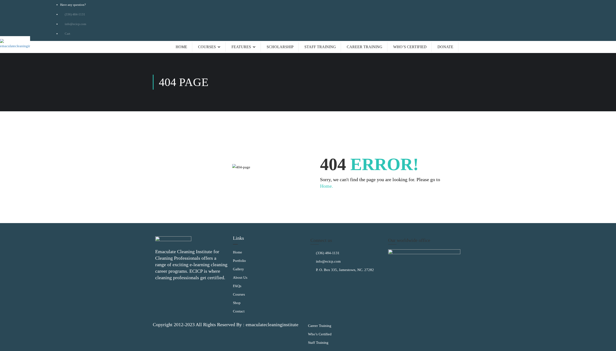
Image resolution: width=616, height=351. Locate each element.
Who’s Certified (410, 47)
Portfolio (239, 261)
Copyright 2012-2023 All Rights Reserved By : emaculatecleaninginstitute (225, 324)
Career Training (364, 47)
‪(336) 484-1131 (74, 14)
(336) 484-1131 (327, 253)
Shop (237, 303)
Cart (67, 33)
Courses (207, 47)
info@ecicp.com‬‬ (75, 24)
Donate (445, 47)
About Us (240, 277)
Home (181, 47)
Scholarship (280, 47)
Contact (238, 311)
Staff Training (320, 47)
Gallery (238, 269)
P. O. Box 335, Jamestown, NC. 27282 (344, 270)
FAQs (237, 286)
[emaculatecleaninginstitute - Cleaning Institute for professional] (15, 44)
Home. (326, 186)
